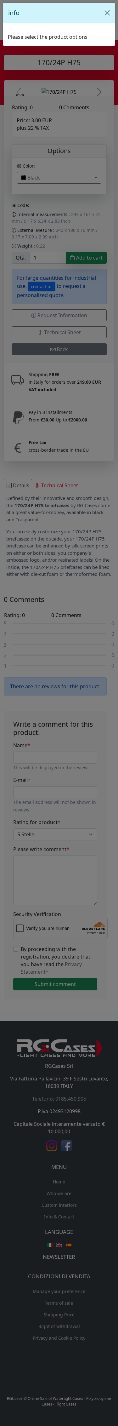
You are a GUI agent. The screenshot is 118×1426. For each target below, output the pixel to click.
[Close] (107, 13)
